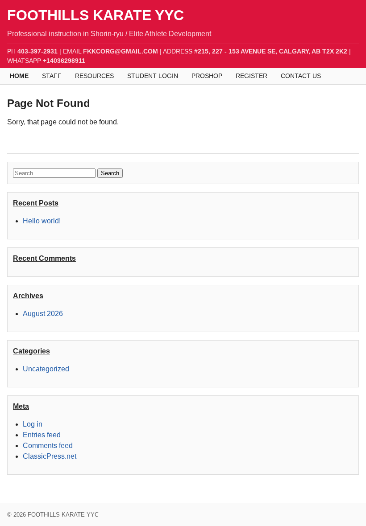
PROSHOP (206, 75)
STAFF (52, 75)
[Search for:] (55, 173)
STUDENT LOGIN (152, 75)
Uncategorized (46, 369)
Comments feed (48, 445)
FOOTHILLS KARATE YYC (95, 15)
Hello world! (42, 221)
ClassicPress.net (49, 456)
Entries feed (42, 435)
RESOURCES (94, 75)
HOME (19, 75)
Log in (32, 424)
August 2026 (43, 313)
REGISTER (251, 75)
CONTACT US (301, 75)
